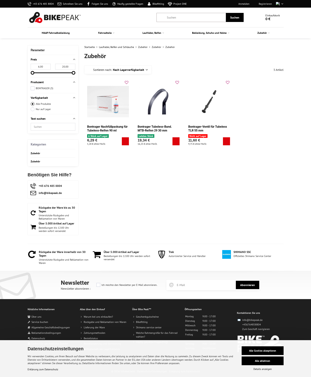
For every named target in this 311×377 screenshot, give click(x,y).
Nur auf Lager (43, 109)
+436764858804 (251, 324)
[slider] (32, 73)
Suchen (234, 17)
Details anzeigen (262, 369)
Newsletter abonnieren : (76, 288)
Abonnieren (247, 285)
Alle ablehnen (262, 360)
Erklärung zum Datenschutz (43, 369)
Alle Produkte (43, 104)
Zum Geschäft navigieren (256, 329)
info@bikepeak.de (252, 320)
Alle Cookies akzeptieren (262, 350)
